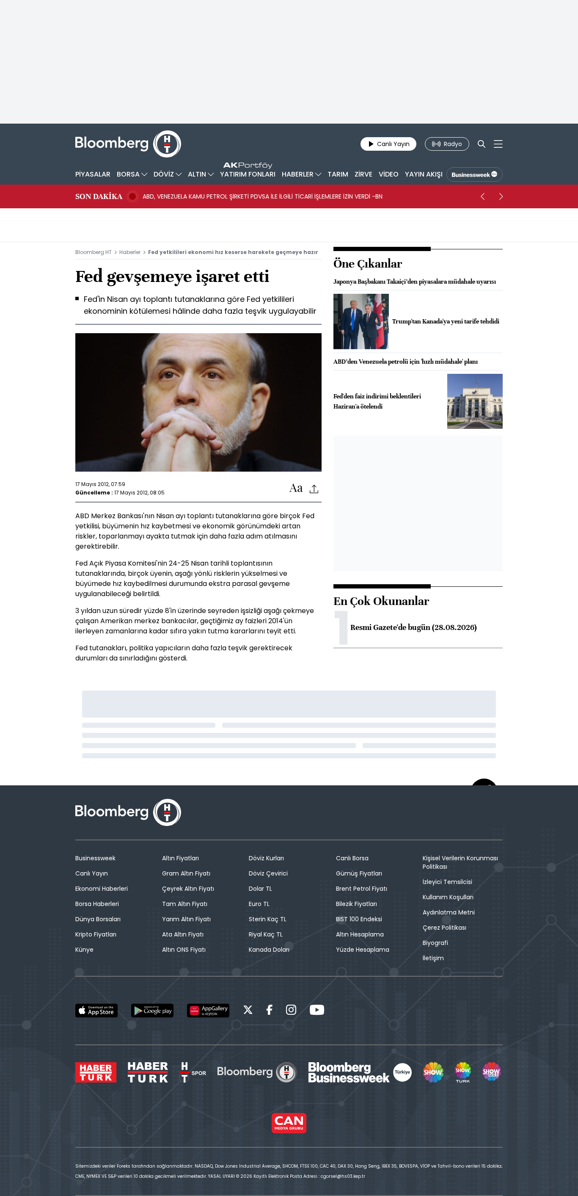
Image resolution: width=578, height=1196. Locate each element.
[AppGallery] (208, 1010)
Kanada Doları (269, 949)
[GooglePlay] (152, 1010)
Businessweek (95, 858)
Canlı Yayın (91, 873)
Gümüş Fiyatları (359, 873)
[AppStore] (96, 1010)
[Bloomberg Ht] (257, 1072)
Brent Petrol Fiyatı (361, 888)
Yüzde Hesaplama (362, 949)
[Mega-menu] (498, 144)
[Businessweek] (360, 1072)
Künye (84, 949)
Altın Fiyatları (180, 858)
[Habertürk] (95, 1072)
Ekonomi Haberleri (101, 888)
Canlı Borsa (352, 858)
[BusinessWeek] (474, 174)
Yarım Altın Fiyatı (186, 919)
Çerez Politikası (444, 927)
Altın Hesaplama (360, 934)
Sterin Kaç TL (267, 919)
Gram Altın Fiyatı (186, 873)
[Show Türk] (463, 1072)
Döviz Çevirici (268, 873)
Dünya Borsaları (98, 919)
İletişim (433, 958)
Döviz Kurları (266, 858)
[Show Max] (492, 1072)
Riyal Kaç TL (266, 934)
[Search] (481, 144)
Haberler (129, 252)
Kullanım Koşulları (448, 897)
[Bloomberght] (128, 143)
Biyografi (435, 943)
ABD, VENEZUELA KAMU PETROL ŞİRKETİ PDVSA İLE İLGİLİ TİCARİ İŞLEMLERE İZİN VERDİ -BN (263, 196)
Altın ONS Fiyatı (184, 949)
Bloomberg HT (93, 252)
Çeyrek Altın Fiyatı (188, 888)
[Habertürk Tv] (148, 1072)
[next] (501, 196)
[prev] (482, 196)
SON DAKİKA (98, 196)
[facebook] (269, 1011)
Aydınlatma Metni (449, 912)
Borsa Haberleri (97, 904)
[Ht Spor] (192, 1072)
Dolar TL (260, 888)
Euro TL (259, 904)
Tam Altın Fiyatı (184, 904)
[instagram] (291, 1011)
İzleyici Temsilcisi (447, 882)
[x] (248, 1011)
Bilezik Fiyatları (356, 904)
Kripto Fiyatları (95, 934)
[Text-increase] (296, 488)
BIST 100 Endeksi (359, 919)
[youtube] (317, 1011)
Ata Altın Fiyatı (183, 934)
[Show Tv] (433, 1072)
